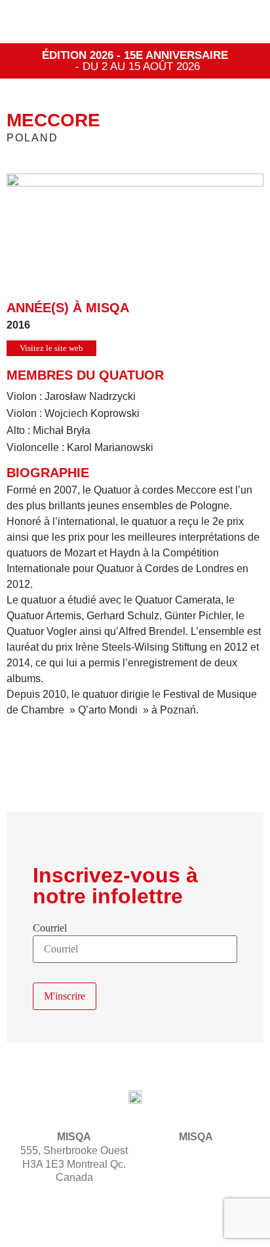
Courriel (50, 928)
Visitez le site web (51, 348)
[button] (241, 21)
